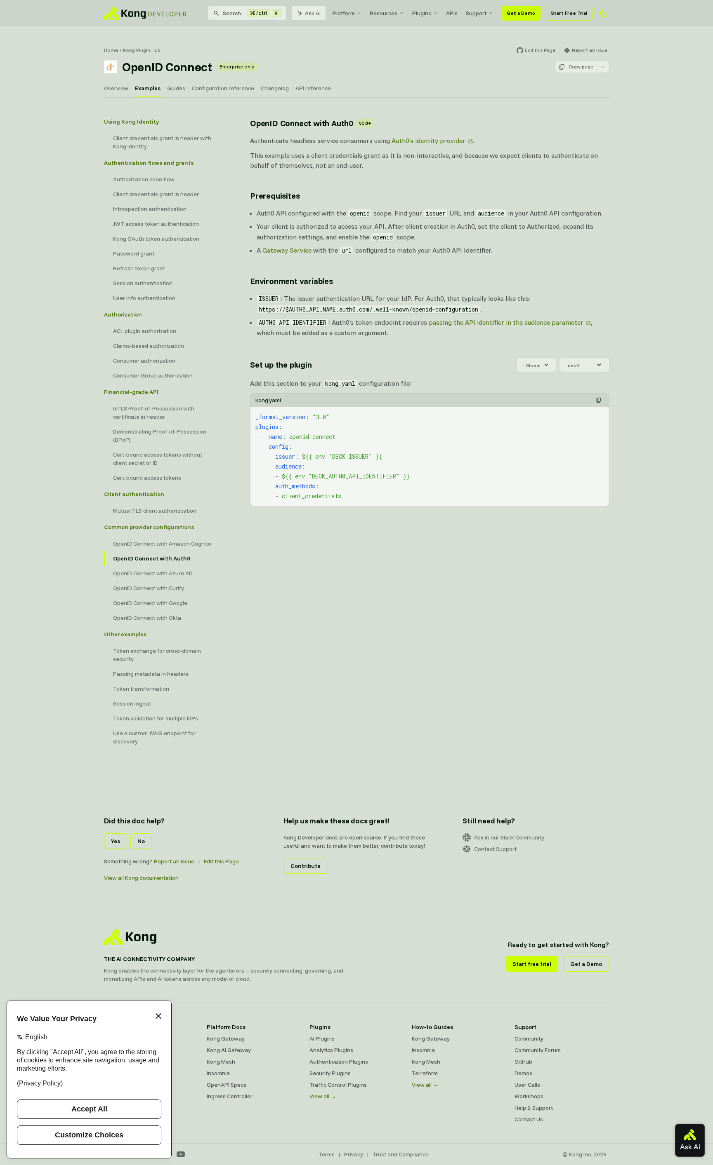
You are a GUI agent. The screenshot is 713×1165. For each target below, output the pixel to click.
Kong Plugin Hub (142, 50)
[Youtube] (181, 1154)
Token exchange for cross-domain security (157, 655)
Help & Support (534, 1107)
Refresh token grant (139, 268)
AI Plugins (322, 1038)
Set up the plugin (281, 364)
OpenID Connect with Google (150, 603)
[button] (599, 400)
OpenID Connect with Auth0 (151, 558)
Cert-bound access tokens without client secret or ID (157, 458)
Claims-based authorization (148, 345)
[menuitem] (347, 13)
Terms (327, 1154)
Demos (523, 1073)
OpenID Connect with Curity (148, 588)
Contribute (305, 866)
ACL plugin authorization (144, 331)
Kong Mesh (221, 1061)
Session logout (132, 703)
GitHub (523, 1061)
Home (111, 50)
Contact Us (529, 1119)
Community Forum (538, 1050)
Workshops (529, 1096)
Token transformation (141, 688)
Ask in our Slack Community (509, 837)
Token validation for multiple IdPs (155, 718)
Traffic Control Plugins (338, 1084)
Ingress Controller (230, 1096)
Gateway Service (287, 250)
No (141, 841)
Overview (116, 88)
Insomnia (218, 1073)
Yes (115, 841)
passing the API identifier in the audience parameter (506, 322)
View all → (322, 1096)
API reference (313, 88)
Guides (176, 88)
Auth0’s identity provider (428, 140)
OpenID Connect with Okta (147, 617)
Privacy (353, 1154)
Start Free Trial (569, 13)
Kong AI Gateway (229, 1050)
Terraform (425, 1073)
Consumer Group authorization (153, 375)
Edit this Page (221, 861)
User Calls (527, 1084)
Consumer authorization (144, 360)
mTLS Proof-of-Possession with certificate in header (153, 412)
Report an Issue (174, 861)
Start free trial (531, 964)
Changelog (275, 88)
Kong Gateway (226, 1038)
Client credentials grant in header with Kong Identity (162, 142)
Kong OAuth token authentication (156, 238)
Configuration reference (223, 88)
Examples (148, 88)
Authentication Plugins (338, 1061)
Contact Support (495, 849)
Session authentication (142, 283)
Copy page (581, 66)
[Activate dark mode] (604, 13)
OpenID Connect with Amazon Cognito (162, 543)
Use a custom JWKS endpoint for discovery (154, 737)
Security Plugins (330, 1073)
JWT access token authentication (156, 223)
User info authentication (144, 298)
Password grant (133, 253)
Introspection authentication (150, 209)
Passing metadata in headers (151, 673)
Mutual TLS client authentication (154, 510)
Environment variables (291, 281)
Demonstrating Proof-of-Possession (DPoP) (159, 435)
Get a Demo (521, 13)
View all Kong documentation (141, 877)
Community (529, 1038)
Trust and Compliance (401, 1154)
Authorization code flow (144, 179)
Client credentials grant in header (156, 194)
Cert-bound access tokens (147, 477)
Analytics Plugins (331, 1050)
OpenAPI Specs (226, 1084)
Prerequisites (275, 195)
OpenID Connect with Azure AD (153, 573)
